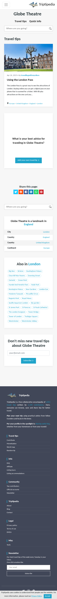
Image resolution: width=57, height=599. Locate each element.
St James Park (14, 307)
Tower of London (15, 317)
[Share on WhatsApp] (36, 192)
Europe (12, 104)
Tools (9, 545)
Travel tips (21, 21)
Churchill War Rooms (17, 276)
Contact (9, 512)
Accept (47, 596)
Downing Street (34, 276)
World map (11, 447)
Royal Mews (26, 298)
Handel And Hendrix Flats (18, 285)
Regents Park (14, 298)
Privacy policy (12, 525)
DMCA (9, 532)
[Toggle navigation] (6, 4)
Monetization (11, 444)
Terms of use (11, 529)
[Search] (50, 28)
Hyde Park (35, 285)
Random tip (11, 450)
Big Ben (12, 271)
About (9, 506)
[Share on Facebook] (26, 192)
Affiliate (9, 467)
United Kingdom (22, 104)
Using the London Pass (20, 80)
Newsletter (11, 493)
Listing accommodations (15, 473)
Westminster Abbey (29, 321)
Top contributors (13, 486)
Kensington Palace (16, 289)
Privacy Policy (36, 596)
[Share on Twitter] (15, 192)
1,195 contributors (36, 405)
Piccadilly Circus (32, 294)
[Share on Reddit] (21, 192)
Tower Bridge (33, 312)
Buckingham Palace (34, 271)
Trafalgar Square (31, 317)
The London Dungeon (17, 312)
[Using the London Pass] (28, 57)
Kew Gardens (31, 289)
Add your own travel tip (28, 160)
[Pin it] (41, 192)
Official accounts (13, 490)
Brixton (20, 271)
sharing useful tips (43, 424)
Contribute (11, 440)
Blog (8, 509)
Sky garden (35, 303)
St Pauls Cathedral (40, 307)
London (40, 104)
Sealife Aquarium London (18, 303)
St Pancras (26, 307)
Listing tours (11, 470)
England (32, 104)
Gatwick (12, 280)
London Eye (43, 289)
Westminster (14, 321)
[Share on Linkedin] (31, 192)
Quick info (35, 21)
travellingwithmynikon (30, 75)
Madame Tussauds (16, 294)
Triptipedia (46, 4)
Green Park (22, 280)
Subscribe (27, 361)
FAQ (8, 463)
